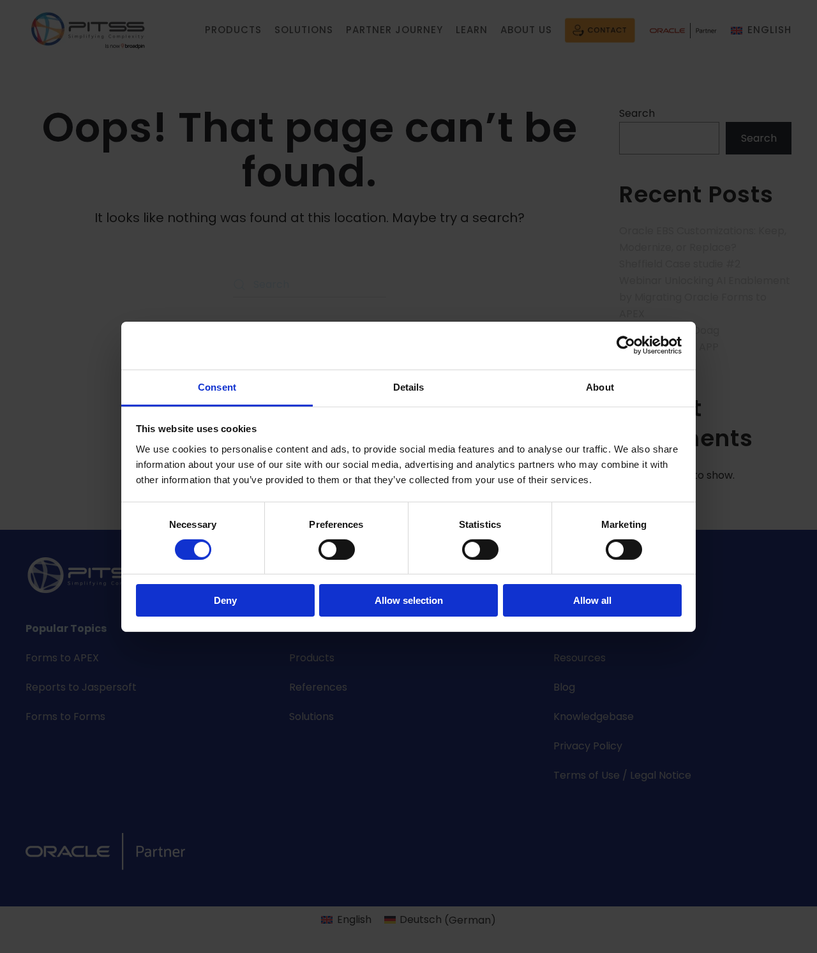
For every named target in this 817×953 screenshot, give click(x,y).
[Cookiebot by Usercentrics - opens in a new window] (626, 345)
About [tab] (600, 386)
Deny (225, 600)
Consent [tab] (217, 386)
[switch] (337, 549)
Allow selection (409, 600)
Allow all (592, 600)
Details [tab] (408, 386)
